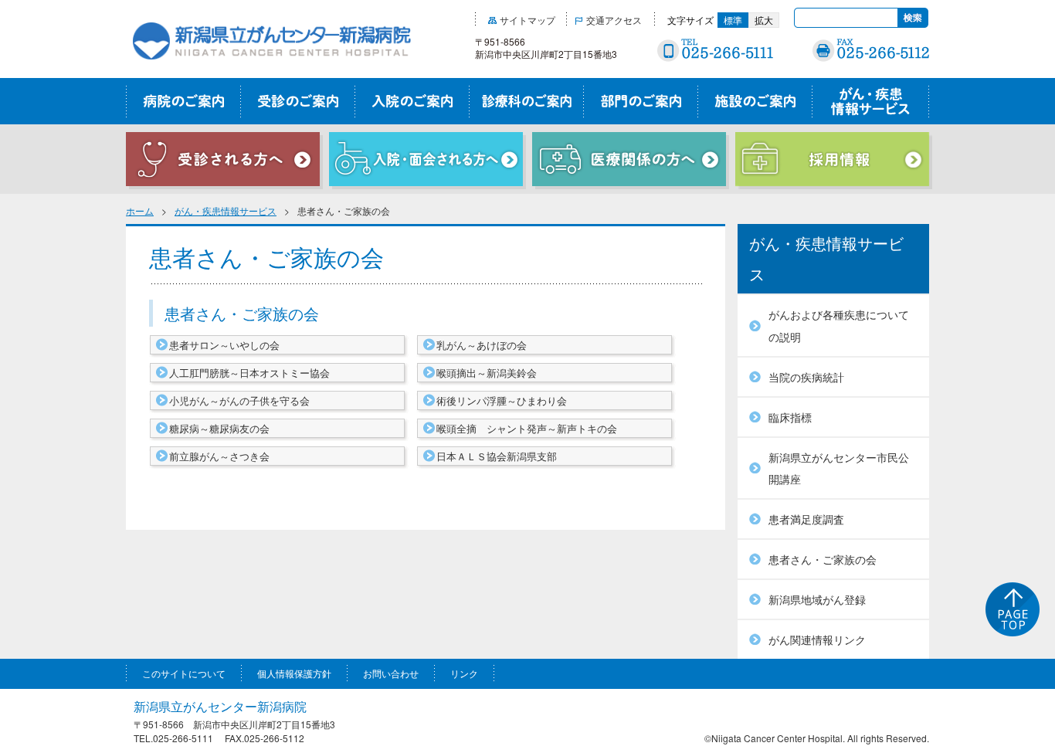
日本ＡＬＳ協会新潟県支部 (496, 456)
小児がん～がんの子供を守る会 (239, 400)
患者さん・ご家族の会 (822, 559)
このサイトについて (184, 673)
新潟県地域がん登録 (817, 599)
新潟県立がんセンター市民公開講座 (838, 468)
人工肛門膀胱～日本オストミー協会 (249, 372)
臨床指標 (790, 417)
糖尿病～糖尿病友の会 (219, 428)
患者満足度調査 (806, 519)
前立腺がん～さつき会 (219, 456)
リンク (464, 673)
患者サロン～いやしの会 (224, 344)
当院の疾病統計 (806, 377)
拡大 (764, 19)
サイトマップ (527, 19)
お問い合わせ (391, 673)
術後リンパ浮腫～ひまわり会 (501, 400)
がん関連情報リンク (817, 639)
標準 (733, 19)
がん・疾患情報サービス (225, 210)
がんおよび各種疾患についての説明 (838, 325)
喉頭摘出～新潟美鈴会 (486, 372)
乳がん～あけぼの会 (481, 344)
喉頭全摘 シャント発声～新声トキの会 (526, 428)
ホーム (140, 210)
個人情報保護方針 (294, 673)
